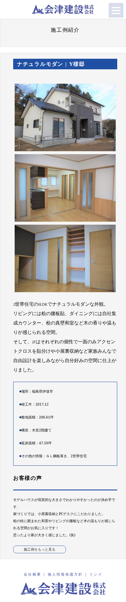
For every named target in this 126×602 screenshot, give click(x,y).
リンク (96, 574)
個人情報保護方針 (65, 574)
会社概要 (32, 574)
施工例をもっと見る (39, 549)
